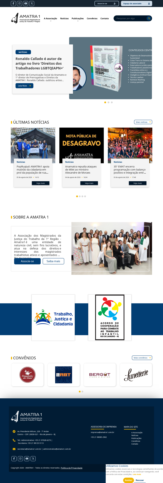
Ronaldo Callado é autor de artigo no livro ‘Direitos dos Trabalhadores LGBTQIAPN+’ (39, 63)
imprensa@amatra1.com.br (102, 432)
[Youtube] (25, 3)
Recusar (140, 480)
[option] (81, 69)
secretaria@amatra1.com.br (29, 449)
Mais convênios (140, 357)
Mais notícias (141, 122)
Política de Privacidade (71, 468)
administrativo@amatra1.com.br (57, 449)
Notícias (64, 18)
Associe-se (27, 261)
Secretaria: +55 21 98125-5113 (31, 443)
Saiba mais (53, 261)
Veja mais (40, 183)
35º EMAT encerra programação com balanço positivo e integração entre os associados (130, 171)
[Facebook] (13, 3)
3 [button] (113, 103)
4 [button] (86, 197)
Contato (104, 18)
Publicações (78, 18)
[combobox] (132, 18)
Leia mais (137, 474)
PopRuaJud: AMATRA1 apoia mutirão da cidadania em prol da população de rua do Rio (33, 171)
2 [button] (109, 103)
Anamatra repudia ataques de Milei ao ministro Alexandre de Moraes (81, 169)
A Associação (50, 18)
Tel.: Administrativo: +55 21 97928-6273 (34, 440)
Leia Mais (22, 85)
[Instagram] (19, 3)
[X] (31, 3)
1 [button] (106, 103)
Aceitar (128, 480)
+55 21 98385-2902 (99, 437)
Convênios (92, 18)
